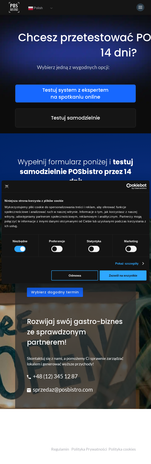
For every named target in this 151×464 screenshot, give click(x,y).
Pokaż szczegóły (127, 263)
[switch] (57, 249)
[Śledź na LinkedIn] (131, 436)
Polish (38, 8)
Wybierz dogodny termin (55, 292)
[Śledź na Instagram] (111, 436)
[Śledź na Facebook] (101, 436)
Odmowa (75, 275)
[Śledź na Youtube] (121, 436)
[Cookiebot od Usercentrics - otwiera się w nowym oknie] (129, 186)
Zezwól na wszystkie (123, 275)
